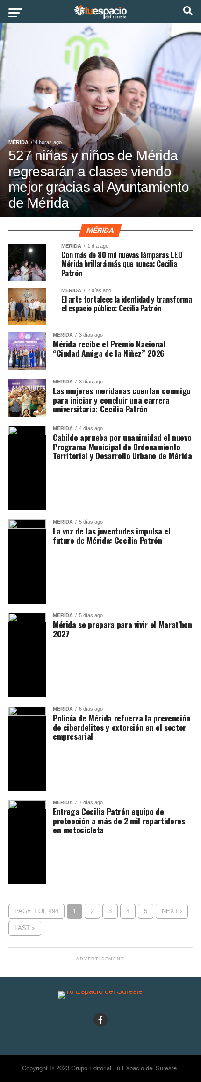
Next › (172, 911)
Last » (24, 927)
